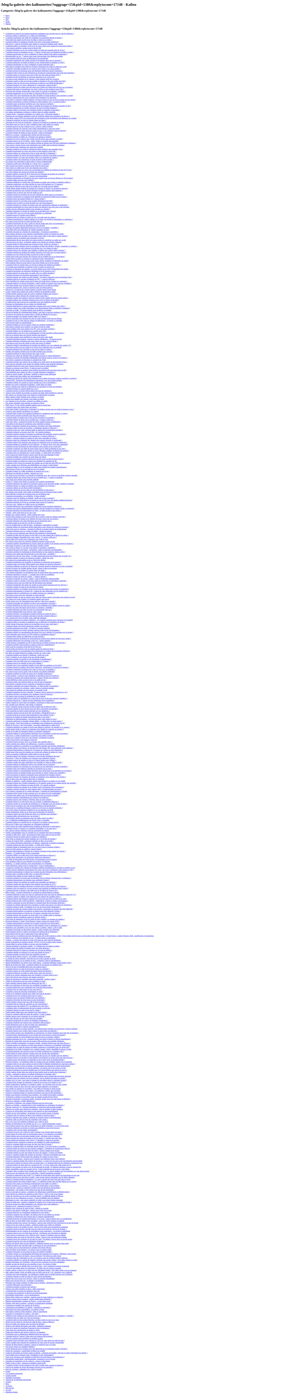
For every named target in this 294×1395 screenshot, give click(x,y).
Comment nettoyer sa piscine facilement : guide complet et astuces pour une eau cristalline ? (39, 283)
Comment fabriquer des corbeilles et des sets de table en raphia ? (29, 349)
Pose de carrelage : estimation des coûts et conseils (24, 1369)
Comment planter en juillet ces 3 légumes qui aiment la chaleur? (29, 137)
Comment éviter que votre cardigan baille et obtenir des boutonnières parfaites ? (34, 430)
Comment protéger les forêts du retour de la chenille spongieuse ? (29, 674)
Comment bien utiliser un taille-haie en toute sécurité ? (25, 636)
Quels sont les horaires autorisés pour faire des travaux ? (26, 415)
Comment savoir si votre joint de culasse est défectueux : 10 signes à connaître (34, 321)
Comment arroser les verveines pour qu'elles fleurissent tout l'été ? (29, 201)
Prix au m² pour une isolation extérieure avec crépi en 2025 (27, 1122)
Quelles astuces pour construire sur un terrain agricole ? (25, 1016)
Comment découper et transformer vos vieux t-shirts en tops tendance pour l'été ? (35, 89)
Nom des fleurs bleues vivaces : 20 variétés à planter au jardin (28, 956)
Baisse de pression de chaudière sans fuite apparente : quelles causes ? (31, 979)
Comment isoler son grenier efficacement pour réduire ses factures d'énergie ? (33, 564)
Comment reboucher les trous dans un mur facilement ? (25, 1000)
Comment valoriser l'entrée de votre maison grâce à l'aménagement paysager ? (34, 789)
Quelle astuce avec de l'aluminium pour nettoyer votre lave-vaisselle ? (31, 601)
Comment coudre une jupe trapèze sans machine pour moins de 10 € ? (31, 884)
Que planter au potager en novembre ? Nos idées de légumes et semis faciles (33, 1089)
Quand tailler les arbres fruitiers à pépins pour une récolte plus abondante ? (32, 1053)
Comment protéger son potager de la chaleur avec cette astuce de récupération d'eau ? (36, 362)
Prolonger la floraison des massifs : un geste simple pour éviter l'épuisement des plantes (37, 269)
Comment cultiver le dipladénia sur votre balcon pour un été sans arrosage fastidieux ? (37, 698)
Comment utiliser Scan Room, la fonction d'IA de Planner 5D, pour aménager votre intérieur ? (40, 748)
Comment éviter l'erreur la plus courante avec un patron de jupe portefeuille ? (33, 793)
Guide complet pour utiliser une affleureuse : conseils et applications (30, 744)
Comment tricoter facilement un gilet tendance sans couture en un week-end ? (34, 446)
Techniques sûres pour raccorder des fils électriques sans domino (29, 583)
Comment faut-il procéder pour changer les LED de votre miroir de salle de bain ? (35, 1340)
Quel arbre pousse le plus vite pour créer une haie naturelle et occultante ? (32, 1086)
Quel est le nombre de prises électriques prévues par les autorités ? (29, 1367)
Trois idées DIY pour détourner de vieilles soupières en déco (27, 230)
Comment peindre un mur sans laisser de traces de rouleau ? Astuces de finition (34, 1153)
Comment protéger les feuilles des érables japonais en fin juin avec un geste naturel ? (36, 252)
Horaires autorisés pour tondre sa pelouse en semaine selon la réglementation (33, 1117)
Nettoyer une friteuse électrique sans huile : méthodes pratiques (28, 1326)
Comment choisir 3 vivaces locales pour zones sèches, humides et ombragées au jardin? (37, 261)
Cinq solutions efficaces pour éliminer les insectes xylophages (28, 861)
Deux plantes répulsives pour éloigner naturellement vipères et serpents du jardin (35, 234)
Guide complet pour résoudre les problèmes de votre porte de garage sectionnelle (35, 1342)
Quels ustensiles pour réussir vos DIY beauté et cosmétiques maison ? (31, 634)
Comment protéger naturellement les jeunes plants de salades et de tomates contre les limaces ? (40, 543)
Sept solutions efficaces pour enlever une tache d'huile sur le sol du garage (32, 263)
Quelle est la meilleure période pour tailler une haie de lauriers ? (28, 994)
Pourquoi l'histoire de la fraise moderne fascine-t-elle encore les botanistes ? (33, 630)
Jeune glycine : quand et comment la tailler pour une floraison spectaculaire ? (33, 1188)
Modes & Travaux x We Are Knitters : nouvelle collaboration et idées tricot (33, 725)
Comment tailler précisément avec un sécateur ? (23, 816)
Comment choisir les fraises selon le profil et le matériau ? (26, 837)
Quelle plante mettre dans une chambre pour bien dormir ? (27, 1012)
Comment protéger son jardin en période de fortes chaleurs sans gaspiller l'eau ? (34, 149)
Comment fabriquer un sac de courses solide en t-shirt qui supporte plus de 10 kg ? (35, 50)
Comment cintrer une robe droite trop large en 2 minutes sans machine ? (31, 814)
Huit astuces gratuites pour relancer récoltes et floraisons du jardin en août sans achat (36, 67)
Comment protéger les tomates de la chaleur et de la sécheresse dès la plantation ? (35, 787)
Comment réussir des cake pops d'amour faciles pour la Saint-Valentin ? (31, 366)
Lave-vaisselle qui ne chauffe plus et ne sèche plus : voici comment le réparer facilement (37, 1266)
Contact (8, 1382)
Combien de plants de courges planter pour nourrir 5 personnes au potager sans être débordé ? (39, 909)
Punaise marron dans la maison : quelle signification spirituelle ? (29, 1299)
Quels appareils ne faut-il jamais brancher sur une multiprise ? (28, 711)
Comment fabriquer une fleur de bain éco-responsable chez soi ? (29, 610)
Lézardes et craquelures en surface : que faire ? (22, 1314)
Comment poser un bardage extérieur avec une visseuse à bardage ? (30, 104)
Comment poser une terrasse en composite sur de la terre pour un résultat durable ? (35, 1060)
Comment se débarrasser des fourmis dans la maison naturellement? (30, 1217)
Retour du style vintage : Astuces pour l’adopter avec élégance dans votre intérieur (35, 1159)
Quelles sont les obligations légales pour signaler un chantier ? (28, 209)
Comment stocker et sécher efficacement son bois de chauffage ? (29, 391)
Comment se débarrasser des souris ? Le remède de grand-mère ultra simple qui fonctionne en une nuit (42, 1175)
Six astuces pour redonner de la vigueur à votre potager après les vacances (32, 79)
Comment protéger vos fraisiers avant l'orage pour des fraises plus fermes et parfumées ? (37, 589)
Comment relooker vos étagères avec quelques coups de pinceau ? (29, 694)
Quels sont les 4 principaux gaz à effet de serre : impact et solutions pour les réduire (36, 1235)
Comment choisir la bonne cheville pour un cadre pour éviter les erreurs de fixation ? (36, 1229)
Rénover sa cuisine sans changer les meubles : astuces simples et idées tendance (34, 1109)
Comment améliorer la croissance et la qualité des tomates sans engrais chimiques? (35, 746)
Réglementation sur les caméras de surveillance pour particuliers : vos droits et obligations (38, 1231)
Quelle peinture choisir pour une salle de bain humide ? (25, 1002)
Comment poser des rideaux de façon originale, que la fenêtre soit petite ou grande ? (36, 1078)
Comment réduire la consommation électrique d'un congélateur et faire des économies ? (37, 733)
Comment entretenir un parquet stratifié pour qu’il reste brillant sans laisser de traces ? (36, 1070)
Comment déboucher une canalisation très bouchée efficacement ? (29, 987)
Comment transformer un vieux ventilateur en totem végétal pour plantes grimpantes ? (36, 54)
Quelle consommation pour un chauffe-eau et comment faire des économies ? (33, 833)
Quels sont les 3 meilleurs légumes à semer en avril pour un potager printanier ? (34, 808)
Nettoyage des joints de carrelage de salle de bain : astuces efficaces (30, 1322)
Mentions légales (12, 1392)
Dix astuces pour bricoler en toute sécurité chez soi (24, 221)
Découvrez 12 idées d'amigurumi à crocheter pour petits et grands (29, 735)
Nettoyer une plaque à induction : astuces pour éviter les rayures (29, 1210)
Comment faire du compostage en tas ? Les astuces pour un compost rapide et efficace (37, 1258)
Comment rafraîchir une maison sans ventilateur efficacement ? (28, 1022)
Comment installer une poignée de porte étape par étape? (26, 457)
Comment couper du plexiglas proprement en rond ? (24, 992)
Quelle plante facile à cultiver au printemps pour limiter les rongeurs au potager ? (35, 729)
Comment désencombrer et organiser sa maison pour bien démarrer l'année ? (33, 911)
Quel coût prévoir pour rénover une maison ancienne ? (25, 977)
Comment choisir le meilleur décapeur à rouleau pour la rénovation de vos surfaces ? (36, 886)
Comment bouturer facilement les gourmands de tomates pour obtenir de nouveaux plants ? (38, 638)
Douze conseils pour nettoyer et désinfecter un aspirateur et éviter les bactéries (34, 387)
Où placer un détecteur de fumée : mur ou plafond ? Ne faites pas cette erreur (33, 1256)
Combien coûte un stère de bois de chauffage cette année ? (27, 1120)
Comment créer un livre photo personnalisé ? (22, 1130)
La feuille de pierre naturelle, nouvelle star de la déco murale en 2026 (30, 958)
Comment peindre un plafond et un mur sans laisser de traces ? (28, 952)
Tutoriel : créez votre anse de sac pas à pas (21, 513)
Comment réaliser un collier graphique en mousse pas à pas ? (27, 471)
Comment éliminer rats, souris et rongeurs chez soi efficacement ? (29, 287)
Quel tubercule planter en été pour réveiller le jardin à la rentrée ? (29, 40)
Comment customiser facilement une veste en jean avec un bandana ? (30, 669)
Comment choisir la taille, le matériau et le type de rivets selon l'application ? (33, 907)
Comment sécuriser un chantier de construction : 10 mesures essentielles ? (32, 232)
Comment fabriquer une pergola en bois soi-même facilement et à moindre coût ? (35, 1051)
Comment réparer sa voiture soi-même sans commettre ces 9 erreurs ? (30, 486)
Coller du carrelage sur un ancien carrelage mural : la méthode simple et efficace (34, 1196)
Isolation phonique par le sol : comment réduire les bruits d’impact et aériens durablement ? (38, 1039)
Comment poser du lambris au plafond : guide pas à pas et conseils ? (30, 498)
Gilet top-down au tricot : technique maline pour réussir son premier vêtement (33, 242)
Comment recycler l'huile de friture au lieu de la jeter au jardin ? (28, 254)
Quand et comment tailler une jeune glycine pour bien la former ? (29, 1144)
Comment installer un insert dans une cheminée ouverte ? (26, 954)
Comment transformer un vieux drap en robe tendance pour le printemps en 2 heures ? (37, 925)
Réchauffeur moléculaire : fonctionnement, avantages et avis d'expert (30, 1359)
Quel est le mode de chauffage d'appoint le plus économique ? (28, 1328)
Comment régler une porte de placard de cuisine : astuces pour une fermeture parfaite (36, 1237)
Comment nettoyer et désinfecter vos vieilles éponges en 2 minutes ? (30, 593)
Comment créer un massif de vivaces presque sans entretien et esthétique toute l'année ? (37, 888)
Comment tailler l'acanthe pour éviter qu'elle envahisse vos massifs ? (30, 418)
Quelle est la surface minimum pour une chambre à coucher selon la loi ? (32, 975)
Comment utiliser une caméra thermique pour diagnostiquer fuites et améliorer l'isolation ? (38, 308)
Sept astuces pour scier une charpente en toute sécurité (25, 595)
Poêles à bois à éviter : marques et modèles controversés (26, 1363)
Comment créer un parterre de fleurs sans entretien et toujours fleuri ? (30, 1115)
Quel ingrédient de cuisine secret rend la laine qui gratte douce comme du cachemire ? (37, 281)
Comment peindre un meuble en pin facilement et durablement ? (29, 659)
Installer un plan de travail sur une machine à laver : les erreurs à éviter (31, 1264)
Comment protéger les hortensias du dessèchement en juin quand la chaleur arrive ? (36, 552)
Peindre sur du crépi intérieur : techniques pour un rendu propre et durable (32, 1113)
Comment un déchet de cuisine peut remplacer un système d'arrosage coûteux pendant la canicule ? (41, 378)
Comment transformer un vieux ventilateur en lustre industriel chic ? (30, 64)
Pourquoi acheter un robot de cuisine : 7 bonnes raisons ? (26, 577)
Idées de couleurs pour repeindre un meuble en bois (24, 1338)
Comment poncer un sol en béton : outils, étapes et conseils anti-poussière (32, 141)
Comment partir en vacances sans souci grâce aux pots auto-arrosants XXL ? (33, 75)
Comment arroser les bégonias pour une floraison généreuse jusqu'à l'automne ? (34, 71)
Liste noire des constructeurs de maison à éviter (23, 1330)
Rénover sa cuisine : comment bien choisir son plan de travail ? (28, 135)
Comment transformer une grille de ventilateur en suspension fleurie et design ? (34, 38)
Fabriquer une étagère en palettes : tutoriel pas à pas (24, 473)
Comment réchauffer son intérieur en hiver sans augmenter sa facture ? (31, 603)
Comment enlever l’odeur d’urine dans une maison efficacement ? (29, 1336)
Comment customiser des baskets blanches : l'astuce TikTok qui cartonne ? (32, 678)
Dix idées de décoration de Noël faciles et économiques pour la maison (31, 859)
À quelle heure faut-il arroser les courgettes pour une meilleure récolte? (31, 302)
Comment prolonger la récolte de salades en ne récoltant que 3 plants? (31, 211)
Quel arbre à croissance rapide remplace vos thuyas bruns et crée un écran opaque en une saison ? (41, 100)
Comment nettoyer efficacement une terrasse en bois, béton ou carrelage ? (32, 244)
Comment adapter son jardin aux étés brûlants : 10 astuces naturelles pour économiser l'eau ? (39, 277)
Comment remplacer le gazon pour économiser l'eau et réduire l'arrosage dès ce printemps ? (38, 878)
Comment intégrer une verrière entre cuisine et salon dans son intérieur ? (32, 1031)
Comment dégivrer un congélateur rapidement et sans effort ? (28, 1212)
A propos (9, 1386)
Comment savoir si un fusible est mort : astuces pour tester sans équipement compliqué (37, 1227)
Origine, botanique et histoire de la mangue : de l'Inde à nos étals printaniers (33, 426)
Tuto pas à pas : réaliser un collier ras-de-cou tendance (25, 504)
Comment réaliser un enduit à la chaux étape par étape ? (26, 570)
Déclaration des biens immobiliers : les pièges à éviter (25, 1309)
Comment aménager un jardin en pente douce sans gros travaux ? (29, 973)
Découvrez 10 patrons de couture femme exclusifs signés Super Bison (31, 290)
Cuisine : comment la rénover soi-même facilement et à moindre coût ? (31, 1074)
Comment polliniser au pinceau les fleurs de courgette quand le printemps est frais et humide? (39, 566)
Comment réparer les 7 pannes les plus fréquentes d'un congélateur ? (30, 700)
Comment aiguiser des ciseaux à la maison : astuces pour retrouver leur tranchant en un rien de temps (42, 1223)
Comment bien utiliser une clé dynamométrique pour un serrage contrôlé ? (32, 795)
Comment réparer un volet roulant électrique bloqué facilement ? (29, 971)
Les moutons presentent (14, 1373)
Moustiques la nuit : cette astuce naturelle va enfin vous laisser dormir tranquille (34, 1200)
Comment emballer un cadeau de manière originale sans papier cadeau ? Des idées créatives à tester (41, 1260)
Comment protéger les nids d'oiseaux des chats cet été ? (25, 354)
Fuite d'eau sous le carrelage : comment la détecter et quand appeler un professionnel (36, 529)
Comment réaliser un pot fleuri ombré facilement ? (24, 488)
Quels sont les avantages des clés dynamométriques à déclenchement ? (31, 806)
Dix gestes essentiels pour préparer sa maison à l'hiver (25, 403)
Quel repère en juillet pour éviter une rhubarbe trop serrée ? (27, 168)
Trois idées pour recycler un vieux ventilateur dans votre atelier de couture (32, 124)
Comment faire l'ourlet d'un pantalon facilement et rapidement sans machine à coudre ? (37, 413)
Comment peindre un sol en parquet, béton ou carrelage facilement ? (30, 325)
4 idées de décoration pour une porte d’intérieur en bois (25, 981)
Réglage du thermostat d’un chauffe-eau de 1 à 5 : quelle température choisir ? (34, 1124)
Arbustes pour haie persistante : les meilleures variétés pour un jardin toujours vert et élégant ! (39, 1274)
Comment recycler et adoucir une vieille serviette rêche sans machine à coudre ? (34, 139)
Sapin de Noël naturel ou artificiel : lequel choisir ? (24, 849)
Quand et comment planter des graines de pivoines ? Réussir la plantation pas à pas (35, 1155)
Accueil (8, 1390)
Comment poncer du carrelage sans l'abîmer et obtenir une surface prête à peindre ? (35, 250)
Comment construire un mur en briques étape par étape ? (26, 120)
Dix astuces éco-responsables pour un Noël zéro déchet (25, 560)
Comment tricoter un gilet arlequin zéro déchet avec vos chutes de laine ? (32, 248)
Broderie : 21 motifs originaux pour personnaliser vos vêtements (29, 864)
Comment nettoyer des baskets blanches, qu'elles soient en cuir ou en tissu (32, 1320)
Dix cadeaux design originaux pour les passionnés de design (27, 830)
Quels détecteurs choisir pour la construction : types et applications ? (30, 866)
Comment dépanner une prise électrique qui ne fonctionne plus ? (29, 521)
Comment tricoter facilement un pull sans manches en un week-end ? (30, 77)
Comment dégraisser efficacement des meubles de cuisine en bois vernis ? (32, 1157)
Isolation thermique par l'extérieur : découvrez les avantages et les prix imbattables (35, 1262)
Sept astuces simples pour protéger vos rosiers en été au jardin (28, 327)
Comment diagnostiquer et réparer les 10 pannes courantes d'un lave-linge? (33, 913)
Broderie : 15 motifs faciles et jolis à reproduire (22, 853)
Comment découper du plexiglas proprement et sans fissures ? (28, 275)
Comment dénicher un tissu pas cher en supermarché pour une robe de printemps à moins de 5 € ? (41, 894)
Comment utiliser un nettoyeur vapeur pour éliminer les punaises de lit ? (31, 461)
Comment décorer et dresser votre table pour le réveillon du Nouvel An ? (32, 890)
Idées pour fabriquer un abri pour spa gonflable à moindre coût (28, 985)
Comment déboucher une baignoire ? (19, 1285)
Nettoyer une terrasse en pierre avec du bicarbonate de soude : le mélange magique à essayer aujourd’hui (43, 1167)
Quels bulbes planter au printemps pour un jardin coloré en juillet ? (30, 818)
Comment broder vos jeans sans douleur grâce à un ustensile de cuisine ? (32, 157)
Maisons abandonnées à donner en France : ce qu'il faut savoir (28, 1301)
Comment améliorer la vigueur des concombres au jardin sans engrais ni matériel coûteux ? (38, 182)
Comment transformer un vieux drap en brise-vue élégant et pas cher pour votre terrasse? (37, 207)
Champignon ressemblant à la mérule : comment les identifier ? (28, 1307)
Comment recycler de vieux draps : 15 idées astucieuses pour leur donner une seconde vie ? (39, 556)
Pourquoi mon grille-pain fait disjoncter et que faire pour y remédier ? (31, 554)
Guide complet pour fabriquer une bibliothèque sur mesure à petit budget (32, 465)
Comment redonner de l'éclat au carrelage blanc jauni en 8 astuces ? (30, 502)
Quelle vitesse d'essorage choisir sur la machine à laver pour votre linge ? (32, 624)
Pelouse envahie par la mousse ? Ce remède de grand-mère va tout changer (33, 1186)
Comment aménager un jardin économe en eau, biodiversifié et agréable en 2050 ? (35, 62)
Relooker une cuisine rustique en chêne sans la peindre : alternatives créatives (33, 1283)
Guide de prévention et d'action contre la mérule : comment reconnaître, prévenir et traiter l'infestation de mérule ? (47, 1353)
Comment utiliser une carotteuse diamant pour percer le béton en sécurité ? (32, 300)
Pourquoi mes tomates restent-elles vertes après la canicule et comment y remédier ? (36, 91)
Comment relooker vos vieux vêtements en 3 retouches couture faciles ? (31, 85)
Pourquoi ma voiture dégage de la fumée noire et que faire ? (27, 296)
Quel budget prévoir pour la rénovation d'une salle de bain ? (27, 934)
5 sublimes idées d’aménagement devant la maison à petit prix (28, 1008)
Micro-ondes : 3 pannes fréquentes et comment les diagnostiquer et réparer (32, 892)
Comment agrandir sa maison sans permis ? (21, 1287)
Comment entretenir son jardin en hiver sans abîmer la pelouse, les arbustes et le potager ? (38, 727)
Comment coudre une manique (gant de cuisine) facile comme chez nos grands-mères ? (37, 298)
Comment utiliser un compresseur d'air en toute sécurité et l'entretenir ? (31, 153)
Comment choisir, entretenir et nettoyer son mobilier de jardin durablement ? (33, 1142)
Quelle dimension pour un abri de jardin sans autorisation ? (27, 1025)
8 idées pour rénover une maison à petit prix (21, 740)
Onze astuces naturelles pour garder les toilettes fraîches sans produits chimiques (34, 364)
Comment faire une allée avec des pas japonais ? (23, 1318)
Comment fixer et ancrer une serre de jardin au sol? (24, 193)
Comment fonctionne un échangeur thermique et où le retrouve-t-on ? (31, 271)
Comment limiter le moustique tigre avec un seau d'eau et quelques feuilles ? (33, 847)
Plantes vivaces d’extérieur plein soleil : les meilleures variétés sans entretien (33, 1091)
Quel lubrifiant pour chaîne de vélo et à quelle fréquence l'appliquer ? (30, 372)
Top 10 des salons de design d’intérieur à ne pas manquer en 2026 (29, 810)
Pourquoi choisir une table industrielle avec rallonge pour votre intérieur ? (32, 1204)
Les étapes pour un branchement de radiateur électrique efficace (28, 1248)
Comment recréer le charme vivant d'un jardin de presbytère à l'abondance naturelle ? (36, 581)
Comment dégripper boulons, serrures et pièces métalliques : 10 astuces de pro (34, 339)
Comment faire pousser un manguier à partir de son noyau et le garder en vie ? (34, 1082)
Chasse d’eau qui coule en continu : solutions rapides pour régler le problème (33, 1225)
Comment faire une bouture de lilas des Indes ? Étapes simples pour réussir (32, 1150)
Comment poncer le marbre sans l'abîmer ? (21, 215)
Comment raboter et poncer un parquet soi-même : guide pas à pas (29, 558)
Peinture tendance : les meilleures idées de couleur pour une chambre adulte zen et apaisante (39, 1062)
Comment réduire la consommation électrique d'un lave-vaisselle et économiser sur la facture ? (40, 632)
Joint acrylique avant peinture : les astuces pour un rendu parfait (28, 1250)
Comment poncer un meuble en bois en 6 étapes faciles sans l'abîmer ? (31, 760)
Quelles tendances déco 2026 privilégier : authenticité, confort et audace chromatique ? (37, 901)
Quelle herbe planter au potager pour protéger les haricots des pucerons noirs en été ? (36, 370)
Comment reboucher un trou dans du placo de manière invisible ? (29, 1252)
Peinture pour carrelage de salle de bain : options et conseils (27, 1208)
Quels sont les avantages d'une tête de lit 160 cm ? (24, 647)
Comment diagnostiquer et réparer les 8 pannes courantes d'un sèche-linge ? (33, 923)
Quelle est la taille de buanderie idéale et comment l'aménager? (28, 731)
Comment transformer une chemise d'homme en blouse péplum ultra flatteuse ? (34, 190)
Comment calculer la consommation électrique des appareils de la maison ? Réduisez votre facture (41, 1254)
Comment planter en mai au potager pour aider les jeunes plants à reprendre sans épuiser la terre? (40, 597)
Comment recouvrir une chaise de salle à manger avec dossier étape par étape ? (34, 1132)
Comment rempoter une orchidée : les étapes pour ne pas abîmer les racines (33, 1214)
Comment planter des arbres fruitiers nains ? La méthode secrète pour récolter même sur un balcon (41, 1181)
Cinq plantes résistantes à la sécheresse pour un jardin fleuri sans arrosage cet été (35, 572)
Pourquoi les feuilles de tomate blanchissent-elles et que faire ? (28, 717)
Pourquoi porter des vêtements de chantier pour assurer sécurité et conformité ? (34, 440)
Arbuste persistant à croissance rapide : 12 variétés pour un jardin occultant (32, 946)
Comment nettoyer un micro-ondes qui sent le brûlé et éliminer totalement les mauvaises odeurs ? (40, 1064)
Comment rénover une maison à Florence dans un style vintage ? (29, 800)
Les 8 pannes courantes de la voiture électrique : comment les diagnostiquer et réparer (36, 791)
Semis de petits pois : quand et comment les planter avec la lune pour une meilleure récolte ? (39, 1202)
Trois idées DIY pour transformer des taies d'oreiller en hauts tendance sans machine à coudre (39, 95)
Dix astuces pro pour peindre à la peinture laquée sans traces (27, 599)
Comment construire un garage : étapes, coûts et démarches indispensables (32, 579)
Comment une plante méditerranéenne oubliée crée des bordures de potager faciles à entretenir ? (40, 508)
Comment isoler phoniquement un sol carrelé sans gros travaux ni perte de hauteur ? (36, 1035)
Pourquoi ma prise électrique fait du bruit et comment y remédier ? (29, 607)
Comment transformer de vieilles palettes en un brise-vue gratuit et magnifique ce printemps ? (39, 219)
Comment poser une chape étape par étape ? (21, 407)
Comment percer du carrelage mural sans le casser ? (24, 996)
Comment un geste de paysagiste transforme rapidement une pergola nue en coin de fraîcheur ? (40, 34)
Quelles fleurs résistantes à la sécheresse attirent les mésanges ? (28, 857)
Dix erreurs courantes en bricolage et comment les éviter (26, 360)
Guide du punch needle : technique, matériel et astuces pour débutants (31, 374)
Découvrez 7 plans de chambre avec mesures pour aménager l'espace (30, 758)
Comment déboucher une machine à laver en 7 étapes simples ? (28, 641)
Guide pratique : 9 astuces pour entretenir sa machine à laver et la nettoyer (32, 676)
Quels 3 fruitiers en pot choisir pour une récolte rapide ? (26, 657)
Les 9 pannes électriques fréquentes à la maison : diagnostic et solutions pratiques (35, 843)
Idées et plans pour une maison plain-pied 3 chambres (25, 779)
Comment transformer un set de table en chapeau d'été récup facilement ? (32, 93)
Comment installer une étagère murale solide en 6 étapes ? (26, 316)
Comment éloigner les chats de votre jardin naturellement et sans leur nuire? (33, 128)
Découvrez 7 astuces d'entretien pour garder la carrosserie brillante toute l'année (34, 44)
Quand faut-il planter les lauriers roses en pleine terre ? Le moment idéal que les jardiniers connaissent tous (44, 1163)
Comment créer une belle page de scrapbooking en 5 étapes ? (28, 661)
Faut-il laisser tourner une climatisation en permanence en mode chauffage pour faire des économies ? (42, 1033)
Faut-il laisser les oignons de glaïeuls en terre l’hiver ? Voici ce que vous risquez (34, 1194)
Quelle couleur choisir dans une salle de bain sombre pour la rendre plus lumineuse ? (36, 1072)
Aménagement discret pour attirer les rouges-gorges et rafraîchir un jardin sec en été (36, 240)
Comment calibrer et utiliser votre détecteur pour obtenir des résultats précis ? (33, 897)
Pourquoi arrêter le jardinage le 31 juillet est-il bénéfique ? (26, 36)
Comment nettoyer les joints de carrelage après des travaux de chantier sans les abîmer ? (37, 1056)
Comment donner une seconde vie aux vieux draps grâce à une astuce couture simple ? (37, 236)
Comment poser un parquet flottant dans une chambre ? (25, 998)
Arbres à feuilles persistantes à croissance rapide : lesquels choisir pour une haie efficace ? (38, 1043)
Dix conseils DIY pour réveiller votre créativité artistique (26, 618)
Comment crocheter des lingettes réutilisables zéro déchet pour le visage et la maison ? (37, 358)
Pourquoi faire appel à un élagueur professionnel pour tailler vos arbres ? (32, 1184)
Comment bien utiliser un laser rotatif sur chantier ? (24, 876)
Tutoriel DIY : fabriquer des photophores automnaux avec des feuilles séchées (34, 380)
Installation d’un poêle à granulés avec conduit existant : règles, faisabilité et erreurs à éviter (38, 1049)
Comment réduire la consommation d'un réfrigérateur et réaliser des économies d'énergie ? (38, 651)
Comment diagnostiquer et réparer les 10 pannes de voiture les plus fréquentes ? (34, 750)
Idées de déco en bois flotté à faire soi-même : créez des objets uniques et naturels (35, 1221)
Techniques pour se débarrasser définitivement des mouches (27, 1334)
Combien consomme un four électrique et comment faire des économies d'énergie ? (35, 903)
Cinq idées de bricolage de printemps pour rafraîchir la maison (28, 424)
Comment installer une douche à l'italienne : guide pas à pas (27, 655)
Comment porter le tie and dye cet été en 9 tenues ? (24, 523)
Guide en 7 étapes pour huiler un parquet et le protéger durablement (30, 482)
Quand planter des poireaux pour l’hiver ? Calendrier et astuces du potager (32, 1140)
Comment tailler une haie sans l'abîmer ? (20, 180)
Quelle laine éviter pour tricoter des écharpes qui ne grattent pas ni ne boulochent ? (35, 257)
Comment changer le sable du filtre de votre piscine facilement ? (29, 1276)
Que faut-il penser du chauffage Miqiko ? (20, 1347)
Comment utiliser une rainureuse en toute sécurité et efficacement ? (30, 159)
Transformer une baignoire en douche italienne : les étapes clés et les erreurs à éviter (36, 1068)
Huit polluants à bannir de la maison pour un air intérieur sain (28, 494)
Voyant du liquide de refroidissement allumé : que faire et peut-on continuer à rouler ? (36, 312)
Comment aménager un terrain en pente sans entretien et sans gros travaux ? (33, 1128)
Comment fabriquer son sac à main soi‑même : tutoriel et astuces (29, 531)
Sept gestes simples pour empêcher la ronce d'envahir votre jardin (29, 337)
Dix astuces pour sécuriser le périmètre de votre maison (25, 696)
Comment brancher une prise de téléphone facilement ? (25, 1241)
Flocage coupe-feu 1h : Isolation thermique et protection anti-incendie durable (34, 1107)
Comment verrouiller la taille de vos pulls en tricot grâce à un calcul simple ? (33, 69)
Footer (8, 1371)
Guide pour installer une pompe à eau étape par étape (25, 399)
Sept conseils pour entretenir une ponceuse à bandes (24, 147)
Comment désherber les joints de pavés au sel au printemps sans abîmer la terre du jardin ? (38, 605)
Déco (7, 18)
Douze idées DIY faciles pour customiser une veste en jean (27, 539)
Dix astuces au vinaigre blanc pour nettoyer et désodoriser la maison (30, 395)
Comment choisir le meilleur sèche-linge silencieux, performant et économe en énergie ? (37, 667)
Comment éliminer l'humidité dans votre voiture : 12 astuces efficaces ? (31, 537)
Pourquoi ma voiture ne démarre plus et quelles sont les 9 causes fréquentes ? (33, 356)
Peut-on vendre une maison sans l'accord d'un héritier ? (25, 1324)
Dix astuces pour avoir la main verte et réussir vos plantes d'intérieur (30, 671)
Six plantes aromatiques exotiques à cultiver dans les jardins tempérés (30, 112)
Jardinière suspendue (13, 1378)
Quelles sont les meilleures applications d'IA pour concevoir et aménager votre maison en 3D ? (40, 870)
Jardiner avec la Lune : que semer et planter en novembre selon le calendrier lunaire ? (36, 1080)
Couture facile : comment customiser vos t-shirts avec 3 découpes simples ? (33, 114)
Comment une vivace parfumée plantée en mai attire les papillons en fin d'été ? (34, 665)
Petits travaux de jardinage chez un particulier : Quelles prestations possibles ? (34, 1173)
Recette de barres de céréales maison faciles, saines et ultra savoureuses (31, 568)
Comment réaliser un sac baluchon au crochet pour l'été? (26, 331)
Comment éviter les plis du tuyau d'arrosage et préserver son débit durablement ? (35, 83)
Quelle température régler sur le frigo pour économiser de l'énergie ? (30, 812)
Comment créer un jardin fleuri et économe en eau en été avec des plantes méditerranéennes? (39, 500)
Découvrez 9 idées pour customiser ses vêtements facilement (27, 824)
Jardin (8, 22)
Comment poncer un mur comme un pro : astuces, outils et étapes (29, 126)
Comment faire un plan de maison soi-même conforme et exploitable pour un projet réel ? (38, 1047)
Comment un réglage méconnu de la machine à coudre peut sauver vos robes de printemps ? (39, 905)
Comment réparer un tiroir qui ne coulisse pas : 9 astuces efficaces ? (30, 420)
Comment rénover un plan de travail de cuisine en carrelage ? (28, 969)
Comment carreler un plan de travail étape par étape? (25, 587)
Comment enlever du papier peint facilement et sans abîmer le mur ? (30, 715)
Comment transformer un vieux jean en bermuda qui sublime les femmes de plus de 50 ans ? (39, 170)
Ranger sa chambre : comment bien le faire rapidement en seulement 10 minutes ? (35, 1105)
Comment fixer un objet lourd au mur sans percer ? (24, 989)
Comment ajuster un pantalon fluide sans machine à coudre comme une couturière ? (36, 773)
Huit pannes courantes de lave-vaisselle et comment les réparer (28, 684)
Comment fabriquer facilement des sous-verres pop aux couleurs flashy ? (32, 341)
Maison (8, 24)
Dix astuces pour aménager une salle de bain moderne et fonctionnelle (31, 533)
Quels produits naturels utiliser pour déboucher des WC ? (26, 983)
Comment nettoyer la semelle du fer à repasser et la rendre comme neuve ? (32, 822)
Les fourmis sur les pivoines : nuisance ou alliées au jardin (26, 401)
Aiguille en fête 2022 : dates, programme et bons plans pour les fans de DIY (33, 835)
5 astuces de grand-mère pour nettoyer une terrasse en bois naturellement (32, 1111)
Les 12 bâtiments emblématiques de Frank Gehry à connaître (27, 820)
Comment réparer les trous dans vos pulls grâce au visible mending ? (30, 273)
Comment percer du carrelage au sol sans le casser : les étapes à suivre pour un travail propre (39, 1239)
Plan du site (10, 1388)
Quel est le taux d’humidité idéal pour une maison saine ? (26, 967)
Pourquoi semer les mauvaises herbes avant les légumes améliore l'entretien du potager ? (37, 451)
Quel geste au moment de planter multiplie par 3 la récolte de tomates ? (31, 839)
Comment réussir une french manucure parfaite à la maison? (27, 626)
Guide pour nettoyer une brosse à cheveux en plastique (25, 1332)
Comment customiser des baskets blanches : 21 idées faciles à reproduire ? (32, 686)
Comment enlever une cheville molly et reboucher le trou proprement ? (31, 1245)
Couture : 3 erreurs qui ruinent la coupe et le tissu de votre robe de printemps (33, 940)
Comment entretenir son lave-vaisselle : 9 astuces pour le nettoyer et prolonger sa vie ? (37, 692)
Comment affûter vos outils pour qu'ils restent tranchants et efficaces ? (31, 855)
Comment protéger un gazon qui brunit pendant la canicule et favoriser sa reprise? (35, 155)
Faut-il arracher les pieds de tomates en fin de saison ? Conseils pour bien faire (34, 1138)
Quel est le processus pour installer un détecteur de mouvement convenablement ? (35, 1357)
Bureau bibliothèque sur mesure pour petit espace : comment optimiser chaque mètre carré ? (39, 963)
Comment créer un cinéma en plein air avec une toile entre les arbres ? (31, 217)
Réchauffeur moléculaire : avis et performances (23, 1295)
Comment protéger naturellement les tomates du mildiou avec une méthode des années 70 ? (38, 345)
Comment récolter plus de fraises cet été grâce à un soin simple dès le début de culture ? (37, 535)
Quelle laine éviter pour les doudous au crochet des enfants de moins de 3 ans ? (34, 752)
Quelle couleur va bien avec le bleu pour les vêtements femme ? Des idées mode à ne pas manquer (41, 1270)
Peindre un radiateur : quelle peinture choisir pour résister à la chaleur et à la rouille (35, 781)
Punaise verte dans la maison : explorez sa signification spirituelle (29, 1303)
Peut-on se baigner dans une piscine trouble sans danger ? (26, 335)
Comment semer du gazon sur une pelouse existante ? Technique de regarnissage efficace (38, 1148)
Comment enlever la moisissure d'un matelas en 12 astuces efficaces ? (31, 436)
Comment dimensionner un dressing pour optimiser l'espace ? (28, 880)
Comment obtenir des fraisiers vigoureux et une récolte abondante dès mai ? (33, 756)
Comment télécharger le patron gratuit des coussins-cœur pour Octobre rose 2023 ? (35, 306)
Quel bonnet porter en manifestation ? (19, 323)
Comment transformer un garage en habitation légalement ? (27, 1020)
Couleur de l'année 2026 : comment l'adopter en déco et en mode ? (30, 841)
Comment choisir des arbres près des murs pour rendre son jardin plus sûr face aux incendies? (39, 87)
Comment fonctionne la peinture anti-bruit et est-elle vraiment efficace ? (31, 616)
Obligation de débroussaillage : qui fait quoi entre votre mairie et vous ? (31, 719)
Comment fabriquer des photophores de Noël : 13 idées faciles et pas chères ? (33, 510)
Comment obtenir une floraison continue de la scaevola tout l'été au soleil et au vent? (36, 899)
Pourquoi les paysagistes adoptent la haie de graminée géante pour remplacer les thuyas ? (38, 116)
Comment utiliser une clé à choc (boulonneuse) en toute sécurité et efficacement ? (35, 333)
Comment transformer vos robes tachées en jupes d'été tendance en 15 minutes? (34, 184)
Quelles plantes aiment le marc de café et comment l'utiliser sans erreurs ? (32, 294)
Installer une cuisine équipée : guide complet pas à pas (25, 515)
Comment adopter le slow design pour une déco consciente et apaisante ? (32, 709)
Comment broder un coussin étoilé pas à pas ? (22, 389)
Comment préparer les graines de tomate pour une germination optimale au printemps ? (37, 205)
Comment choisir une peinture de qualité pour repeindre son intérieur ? (31, 882)
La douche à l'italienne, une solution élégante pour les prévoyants (29, 1103)
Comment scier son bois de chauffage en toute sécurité (25, 226)
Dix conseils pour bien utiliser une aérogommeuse (24, 376)
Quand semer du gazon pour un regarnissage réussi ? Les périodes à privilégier (34, 1134)
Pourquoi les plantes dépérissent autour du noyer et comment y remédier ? (32, 228)
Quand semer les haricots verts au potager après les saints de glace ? (30, 649)
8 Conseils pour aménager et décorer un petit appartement (26, 1293)
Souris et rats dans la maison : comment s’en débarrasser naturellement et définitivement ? (38, 1192)
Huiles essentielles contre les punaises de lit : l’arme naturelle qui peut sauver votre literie (37, 1169)
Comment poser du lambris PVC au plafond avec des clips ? (27, 1006)
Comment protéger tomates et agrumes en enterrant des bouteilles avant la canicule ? (36, 434)
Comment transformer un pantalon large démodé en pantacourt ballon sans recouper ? (36, 197)
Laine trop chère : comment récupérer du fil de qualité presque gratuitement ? (33, 422)
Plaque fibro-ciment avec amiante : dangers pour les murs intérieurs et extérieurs (34, 1297)
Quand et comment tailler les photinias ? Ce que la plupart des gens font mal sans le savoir (38, 1179)
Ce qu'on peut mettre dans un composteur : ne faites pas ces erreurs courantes (33, 1268)
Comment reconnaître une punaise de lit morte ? (23, 1305)
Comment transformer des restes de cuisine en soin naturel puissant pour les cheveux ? (37, 585)
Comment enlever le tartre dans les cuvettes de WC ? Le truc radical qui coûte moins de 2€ (38, 1165)
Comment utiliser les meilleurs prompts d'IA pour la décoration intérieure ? (32, 42)
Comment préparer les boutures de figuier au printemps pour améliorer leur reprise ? (36, 777)
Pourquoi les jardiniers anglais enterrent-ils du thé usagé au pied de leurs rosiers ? (35, 459)
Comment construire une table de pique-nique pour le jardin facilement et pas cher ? (36, 449)
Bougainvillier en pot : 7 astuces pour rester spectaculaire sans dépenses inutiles (34, 56)
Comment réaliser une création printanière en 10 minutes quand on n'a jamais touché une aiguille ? (41, 783)
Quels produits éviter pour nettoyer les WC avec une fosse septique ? (30, 329)
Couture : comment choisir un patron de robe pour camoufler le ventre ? (31, 438)
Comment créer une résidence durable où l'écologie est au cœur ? (29, 769)
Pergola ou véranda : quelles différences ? (21, 1101)
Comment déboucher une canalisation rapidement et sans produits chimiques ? (34, 506)
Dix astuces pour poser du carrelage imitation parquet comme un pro (30, 541)
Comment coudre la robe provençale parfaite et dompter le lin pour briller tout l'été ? (36, 81)
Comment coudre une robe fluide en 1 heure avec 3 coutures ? (28, 164)
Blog (7, 1384)
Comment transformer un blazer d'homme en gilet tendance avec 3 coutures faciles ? (36, 102)
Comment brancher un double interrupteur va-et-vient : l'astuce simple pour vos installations (39, 1219)
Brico (8, 16)
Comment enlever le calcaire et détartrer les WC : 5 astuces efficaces (30, 279)
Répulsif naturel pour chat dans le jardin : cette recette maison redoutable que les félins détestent (40, 1177)
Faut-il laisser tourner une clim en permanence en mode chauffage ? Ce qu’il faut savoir (37, 1126)
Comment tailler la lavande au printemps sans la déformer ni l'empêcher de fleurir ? (35, 622)
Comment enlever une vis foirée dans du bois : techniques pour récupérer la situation (36, 1233)
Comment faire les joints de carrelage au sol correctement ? (27, 1004)
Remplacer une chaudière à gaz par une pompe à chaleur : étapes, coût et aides (34, 928)
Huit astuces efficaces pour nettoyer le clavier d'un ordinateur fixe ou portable (33, 347)
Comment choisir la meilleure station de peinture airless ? (26, 917)
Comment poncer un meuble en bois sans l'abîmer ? (24, 663)
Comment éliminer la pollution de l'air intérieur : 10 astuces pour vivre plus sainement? (37, 444)
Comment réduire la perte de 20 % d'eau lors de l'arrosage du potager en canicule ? (35, 174)
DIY (7, 20)
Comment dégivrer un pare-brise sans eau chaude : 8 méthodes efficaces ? (32, 802)
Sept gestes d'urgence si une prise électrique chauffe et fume (27, 546)
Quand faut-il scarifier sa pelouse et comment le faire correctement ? (30, 259)
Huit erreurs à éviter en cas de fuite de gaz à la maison (25, 469)
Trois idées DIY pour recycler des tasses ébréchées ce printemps (29, 213)
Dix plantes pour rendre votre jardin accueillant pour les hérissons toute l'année (34, 492)
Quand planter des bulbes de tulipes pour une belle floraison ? (28, 948)
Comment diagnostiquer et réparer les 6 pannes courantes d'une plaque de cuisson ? (36, 851)
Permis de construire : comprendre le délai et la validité (25, 1351)
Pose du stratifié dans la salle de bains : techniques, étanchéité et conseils (32, 525)
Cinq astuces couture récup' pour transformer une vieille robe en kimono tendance (35, 145)
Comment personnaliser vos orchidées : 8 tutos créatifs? (26, 496)
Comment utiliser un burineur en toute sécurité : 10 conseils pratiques (30, 785)
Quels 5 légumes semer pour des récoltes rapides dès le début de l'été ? (31, 707)
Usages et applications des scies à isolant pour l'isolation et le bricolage (31, 98)
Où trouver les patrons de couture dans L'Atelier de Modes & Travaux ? (31, 314)
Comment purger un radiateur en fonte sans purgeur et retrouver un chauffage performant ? (38, 1045)
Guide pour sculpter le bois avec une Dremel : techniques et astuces (30, 738)
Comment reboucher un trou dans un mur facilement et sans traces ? (30, 490)
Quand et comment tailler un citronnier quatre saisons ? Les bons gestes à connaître (35, 1146)
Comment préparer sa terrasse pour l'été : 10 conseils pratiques (28, 432)
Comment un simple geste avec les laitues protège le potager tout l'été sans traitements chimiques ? (41, 143)
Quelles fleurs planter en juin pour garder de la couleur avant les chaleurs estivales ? (36, 517)
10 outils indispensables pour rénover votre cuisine (24, 612)
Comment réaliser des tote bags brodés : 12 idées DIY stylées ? (28, 845)
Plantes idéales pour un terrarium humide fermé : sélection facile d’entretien (33, 1136)
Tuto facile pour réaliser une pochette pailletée (22, 479)
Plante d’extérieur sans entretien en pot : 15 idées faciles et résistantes (30, 938)
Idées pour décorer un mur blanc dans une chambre (24, 1018)
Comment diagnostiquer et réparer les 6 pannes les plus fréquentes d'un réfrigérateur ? (36, 872)
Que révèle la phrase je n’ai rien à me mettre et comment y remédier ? (31, 548)
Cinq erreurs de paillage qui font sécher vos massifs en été (26, 690)
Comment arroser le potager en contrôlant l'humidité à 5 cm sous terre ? (31, 828)
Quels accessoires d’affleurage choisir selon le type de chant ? (28, 754)
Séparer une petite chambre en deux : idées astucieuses (25, 1289)
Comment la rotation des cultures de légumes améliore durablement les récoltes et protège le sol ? (40, 868)
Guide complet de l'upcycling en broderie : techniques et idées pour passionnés (34, 702)
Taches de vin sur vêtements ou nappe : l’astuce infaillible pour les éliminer (33, 1198)
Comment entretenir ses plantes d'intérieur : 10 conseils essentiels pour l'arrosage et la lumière (39, 620)
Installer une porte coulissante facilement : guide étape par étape (28, 385)
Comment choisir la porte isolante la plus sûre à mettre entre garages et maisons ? (35, 1365)
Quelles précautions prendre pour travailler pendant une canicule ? (29, 351)
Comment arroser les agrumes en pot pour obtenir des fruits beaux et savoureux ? (35, 195)
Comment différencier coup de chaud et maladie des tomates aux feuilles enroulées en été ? (38, 106)
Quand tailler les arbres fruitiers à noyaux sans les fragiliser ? (27, 944)
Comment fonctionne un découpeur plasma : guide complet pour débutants (32, 930)
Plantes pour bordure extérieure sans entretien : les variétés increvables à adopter (34, 1095)
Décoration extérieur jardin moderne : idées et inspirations (26, 1312)
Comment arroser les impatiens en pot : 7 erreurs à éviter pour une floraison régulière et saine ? (40, 52)
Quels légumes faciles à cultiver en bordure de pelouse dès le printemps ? (32, 932)
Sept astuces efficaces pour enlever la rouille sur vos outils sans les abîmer (32, 186)
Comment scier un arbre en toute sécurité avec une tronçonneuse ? (29, 203)
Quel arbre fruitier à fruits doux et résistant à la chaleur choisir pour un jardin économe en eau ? (40, 409)
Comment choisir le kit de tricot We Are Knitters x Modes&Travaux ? (31, 713)
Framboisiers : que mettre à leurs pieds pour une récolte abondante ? (30, 1190)
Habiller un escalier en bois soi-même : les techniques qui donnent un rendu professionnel (38, 1066)
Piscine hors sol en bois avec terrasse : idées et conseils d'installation (30, 1278)
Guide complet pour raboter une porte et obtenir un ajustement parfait (30, 292)
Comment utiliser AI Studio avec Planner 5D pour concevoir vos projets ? (32, 519)
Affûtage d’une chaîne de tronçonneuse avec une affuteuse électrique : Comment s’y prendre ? (40, 1316)
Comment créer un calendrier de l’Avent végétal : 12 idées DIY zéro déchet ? (33, 453)
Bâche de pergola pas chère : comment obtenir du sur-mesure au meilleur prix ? (34, 965)
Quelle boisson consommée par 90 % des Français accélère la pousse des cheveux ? (36, 643)
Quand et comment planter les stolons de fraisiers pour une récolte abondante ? (34, 1093)
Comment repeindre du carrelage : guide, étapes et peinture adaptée (30, 688)
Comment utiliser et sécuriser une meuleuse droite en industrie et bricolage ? (33, 110)
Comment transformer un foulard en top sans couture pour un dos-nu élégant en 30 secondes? (39, 178)
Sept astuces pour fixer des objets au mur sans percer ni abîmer (28, 343)
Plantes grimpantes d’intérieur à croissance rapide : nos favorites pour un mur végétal (36, 1084)
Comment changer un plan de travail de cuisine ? (23, 1010)
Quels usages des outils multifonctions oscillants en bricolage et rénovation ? (33, 826)
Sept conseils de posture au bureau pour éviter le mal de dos (27, 166)
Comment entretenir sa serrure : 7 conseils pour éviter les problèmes (30, 574)
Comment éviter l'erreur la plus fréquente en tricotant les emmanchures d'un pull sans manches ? (40, 73)
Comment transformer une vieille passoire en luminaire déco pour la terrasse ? (34, 60)
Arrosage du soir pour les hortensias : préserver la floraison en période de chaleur (35, 122)
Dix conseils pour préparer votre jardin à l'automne (24, 705)
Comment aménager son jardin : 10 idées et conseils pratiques (28, 628)
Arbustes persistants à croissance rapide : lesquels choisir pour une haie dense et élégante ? (38, 1099)
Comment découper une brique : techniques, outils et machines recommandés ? (34, 550)
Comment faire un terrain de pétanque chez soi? (23, 1291)
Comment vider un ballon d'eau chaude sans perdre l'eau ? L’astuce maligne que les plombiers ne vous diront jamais (47, 1171)
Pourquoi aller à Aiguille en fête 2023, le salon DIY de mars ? (28, 874)
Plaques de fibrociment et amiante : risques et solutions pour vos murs (31, 1345)
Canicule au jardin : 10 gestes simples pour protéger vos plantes (28, 310)
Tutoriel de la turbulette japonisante (18, 1380)
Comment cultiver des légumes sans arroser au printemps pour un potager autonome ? (36, 442)
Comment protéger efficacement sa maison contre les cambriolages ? (30, 645)
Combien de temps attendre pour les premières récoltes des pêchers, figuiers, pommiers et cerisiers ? (41, 246)
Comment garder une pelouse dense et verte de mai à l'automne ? (29, 682)
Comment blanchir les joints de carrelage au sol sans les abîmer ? (29, 950)
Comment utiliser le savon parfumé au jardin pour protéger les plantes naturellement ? (36, 467)
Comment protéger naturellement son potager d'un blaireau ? (27, 797)
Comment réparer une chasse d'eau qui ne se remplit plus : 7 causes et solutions (34, 477)
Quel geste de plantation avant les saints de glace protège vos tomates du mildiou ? (35, 919)
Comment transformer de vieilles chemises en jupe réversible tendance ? (31, 108)
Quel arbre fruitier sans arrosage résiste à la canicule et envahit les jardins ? (32, 285)
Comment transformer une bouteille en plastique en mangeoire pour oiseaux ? (33, 562)
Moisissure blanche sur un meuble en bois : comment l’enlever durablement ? (33, 961)
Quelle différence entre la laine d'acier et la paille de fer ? (26, 680)
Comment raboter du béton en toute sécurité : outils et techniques (29, 133)
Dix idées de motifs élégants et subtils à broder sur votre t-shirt (28, 653)
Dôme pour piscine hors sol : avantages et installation (25, 1281)
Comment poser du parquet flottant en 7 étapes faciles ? (25, 199)
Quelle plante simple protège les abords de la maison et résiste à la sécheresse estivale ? (37, 188)
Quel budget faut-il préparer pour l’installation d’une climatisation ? (30, 1355)
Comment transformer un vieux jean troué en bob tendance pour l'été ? (31, 151)
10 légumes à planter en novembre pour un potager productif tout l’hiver (32, 1097)
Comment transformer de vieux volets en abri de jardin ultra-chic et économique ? (35, 223)
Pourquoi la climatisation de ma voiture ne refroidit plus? (26, 304)
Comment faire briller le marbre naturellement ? (23, 1027)
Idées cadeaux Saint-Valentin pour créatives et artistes (25, 397)
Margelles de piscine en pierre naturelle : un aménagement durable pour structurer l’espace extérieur (41, 1029)
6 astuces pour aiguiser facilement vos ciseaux (22, 411)
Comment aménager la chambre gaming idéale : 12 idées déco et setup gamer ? (34, 721)
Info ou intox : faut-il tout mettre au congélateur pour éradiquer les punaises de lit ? (35, 723)
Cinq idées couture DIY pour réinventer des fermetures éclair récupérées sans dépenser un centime (41, 118)
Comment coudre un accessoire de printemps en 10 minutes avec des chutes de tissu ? (36, 804)
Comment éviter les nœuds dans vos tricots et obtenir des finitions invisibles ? (33, 265)
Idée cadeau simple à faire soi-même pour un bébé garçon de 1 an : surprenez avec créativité (39, 1272)
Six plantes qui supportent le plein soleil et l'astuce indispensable (29, 162)
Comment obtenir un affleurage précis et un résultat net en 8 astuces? (30, 764)
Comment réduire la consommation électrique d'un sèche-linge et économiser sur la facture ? (39, 771)
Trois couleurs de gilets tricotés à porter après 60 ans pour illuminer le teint (32, 455)
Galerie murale (11, 1376)
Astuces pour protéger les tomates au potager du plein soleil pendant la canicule (34, 393)
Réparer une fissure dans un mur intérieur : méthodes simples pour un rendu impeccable (37, 1243)
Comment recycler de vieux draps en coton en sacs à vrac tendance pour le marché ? (36, 131)
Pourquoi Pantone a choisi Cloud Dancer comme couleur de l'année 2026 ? (33, 921)
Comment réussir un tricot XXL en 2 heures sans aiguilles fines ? (29, 742)
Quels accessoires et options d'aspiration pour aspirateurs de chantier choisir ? (33, 775)
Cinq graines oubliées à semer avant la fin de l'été (23, 48)
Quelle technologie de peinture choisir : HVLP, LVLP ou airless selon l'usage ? (34, 942)
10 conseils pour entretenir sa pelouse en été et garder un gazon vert (30, 267)
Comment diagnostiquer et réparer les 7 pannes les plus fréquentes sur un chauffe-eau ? (37, 591)
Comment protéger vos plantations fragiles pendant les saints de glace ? (31, 614)
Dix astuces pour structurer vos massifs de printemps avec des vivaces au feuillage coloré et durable (41, 475)
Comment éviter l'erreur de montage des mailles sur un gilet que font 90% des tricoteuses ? (38, 463)
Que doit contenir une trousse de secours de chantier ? (25, 172)
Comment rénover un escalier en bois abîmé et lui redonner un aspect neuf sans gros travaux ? (39, 1058)
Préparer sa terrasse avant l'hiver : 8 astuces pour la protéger (27, 368)
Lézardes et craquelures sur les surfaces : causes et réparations (28, 1361)
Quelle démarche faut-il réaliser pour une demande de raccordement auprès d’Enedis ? (37, 1349)
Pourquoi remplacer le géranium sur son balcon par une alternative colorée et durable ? (37, 766)
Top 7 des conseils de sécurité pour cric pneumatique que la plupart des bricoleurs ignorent (38, 1076)
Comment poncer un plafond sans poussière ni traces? (25, 238)
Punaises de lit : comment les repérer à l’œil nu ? (23, 1206)
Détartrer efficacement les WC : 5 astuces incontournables (26, 176)
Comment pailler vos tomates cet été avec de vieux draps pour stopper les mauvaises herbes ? (39, 46)
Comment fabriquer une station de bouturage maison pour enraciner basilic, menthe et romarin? (40, 484)
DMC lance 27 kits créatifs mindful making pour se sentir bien (28, 405)
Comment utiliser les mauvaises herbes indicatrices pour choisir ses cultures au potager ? (37, 527)
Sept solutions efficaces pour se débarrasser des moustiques (27, 58)
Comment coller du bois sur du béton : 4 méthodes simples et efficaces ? (32, 428)
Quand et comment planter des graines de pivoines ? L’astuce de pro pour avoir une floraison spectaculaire (44, 1161)
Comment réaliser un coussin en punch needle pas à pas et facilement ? (31, 382)
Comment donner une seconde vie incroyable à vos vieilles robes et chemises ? (34, 915)
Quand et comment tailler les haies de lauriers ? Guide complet (28, 1014)
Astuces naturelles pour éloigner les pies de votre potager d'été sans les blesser (34, 318)
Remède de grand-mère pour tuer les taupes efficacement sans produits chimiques (35, 1041)
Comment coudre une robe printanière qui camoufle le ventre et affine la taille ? (34, 762)
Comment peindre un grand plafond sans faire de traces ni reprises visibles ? (33, 1037)
